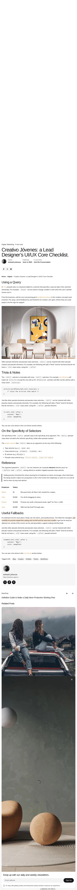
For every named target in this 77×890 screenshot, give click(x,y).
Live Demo (27, 553)
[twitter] (5, 582)
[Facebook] (4, 269)
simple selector (10, 443)
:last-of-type (45, 457)
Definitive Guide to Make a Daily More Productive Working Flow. (28, 597)
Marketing (10, 244)
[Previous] (67, 593)
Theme (36, 559)
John (3, 497)
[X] (7, 269)
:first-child (31, 457)
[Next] (72, 593)
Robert (4, 502)
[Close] (71, 679)
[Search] (60, 53)
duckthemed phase (44, 297)
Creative (20, 559)
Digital (4, 244)
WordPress (44, 559)
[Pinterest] (11, 269)
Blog (14, 559)
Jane (3, 507)
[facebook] (9, 582)
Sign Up (69, 880)
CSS (4, 287)
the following (63, 377)
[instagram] (14, 582)
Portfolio (28, 559)
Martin (4, 492)
